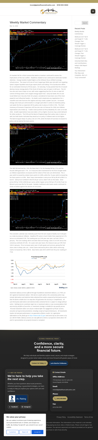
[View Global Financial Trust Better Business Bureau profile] (18, 398)
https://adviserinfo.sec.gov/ (37, 315)
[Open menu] (93, 11)
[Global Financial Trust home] (49, 11)
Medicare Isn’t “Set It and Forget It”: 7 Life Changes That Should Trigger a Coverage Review (81, 41)
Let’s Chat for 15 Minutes (59, 363)
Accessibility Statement (75, 417)
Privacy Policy (61, 417)
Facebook (14, 407)
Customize (12, 432)
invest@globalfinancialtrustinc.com (42, 5)
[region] (25, 425)
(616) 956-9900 (62, 5)
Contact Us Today (38, 363)
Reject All (25, 432)
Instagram (27, 407)
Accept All (37, 432)
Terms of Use (88, 417)
